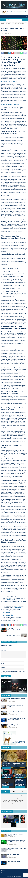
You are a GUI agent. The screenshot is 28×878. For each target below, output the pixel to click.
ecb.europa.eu (6, 618)
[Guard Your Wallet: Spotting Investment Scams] (4, 700)
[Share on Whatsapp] (21, 53)
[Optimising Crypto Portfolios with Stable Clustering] (4, 850)
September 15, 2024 (12, 707)
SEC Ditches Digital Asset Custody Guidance (15, 834)
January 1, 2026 (11, 863)
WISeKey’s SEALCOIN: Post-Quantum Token (16, 855)
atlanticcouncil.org (7, 622)
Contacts (3, 870)
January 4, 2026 (6, 777)
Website (3, 667)
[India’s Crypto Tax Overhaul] (4, 863)
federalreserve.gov (7, 615)
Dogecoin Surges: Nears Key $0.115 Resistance (15, 706)
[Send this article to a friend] (15, 53)
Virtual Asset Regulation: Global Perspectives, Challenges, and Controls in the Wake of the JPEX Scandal (20, 782)
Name (2, 660)
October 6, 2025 (6, 768)
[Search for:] (14, 19)
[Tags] (14, 791)
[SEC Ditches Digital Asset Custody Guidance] (4, 835)
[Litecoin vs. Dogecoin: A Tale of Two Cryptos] (4, 713)
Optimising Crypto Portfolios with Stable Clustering (16, 849)
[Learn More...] (14, 744)
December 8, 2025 (12, 844)
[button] (26, 17)
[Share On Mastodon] (25, 53)
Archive (2, 872)
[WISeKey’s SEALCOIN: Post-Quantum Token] (4, 856)
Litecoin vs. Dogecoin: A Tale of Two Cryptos (15, 712)
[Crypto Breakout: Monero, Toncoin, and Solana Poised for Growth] (4, 720)
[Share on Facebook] (2, 53)
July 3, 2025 (5, 787)
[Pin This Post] (12, 53)
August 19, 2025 (19, 777)
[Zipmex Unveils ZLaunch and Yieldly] (11, 817)
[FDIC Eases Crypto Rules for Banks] (14, 759)
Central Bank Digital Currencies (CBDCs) (13, 80)
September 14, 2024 (12, 701)
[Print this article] (18, 53)
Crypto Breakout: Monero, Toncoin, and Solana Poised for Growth (16, 719)
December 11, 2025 (12, 857)
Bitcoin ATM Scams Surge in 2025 (10, 806)
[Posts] (5, 791)
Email (2, 663)
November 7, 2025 (6, 33)
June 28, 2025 (11, 836)
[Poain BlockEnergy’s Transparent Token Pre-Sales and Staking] (22, 821)
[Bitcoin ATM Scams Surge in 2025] (5, 821)
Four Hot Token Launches (5, 785)
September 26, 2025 (19, 787)
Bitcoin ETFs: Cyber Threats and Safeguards (14, 725)
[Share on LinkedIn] (9, 53)
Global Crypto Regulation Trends (19, 775)
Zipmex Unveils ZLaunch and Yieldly (10, 798)
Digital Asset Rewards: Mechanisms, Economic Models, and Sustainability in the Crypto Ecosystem (14, 800)
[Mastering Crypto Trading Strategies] (22, 817)
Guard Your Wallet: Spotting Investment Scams (16, 699)
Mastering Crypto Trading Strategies (6, 775)
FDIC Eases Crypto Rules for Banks (13, 765)
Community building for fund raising (9, 104)
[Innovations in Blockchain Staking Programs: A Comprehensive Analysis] (13, 825)
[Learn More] (14, 692)
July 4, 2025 (10, 851)
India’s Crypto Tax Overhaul (13, 861)
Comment (3, 650)
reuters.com (17, 607)
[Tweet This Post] (6, 53)
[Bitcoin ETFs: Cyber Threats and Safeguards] (4, 726)
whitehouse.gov (9, 599)
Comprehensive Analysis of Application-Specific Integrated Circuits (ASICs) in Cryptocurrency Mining (16, 842)
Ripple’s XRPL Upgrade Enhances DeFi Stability (13, 796)
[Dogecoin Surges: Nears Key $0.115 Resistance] (4, 706)
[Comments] (22, 791)
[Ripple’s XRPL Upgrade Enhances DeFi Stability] (5, 817)
